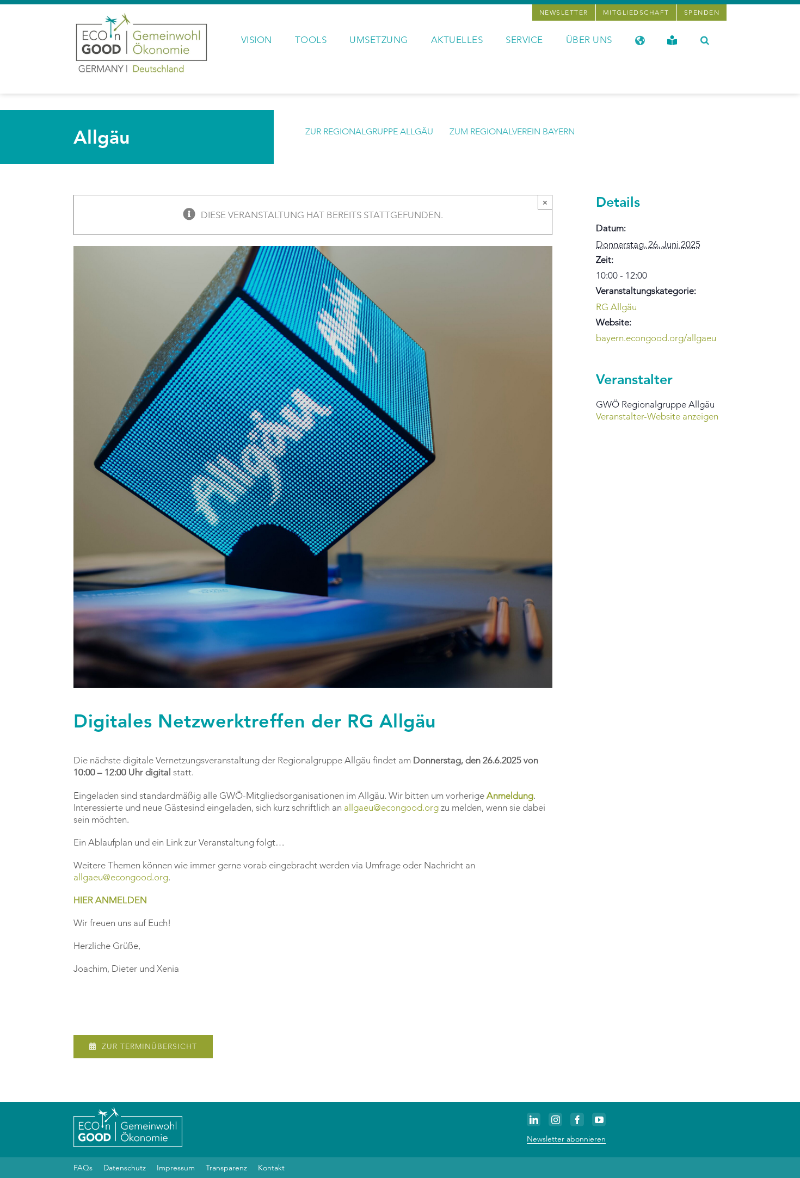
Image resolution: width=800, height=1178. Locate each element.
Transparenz (226, 1168)
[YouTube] (599, 1119)
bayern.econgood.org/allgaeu (656, 337)
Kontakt (271, 1168)
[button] (705, 39)
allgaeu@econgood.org (391, 807)
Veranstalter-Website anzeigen (657, 416)
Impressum (176, 1168)
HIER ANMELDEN (110, 900)
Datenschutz (124, 1168)
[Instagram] (555, 1119)
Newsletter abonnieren (566, 1139)
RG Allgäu (616, 306)
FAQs (83, 1168)
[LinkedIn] (533, 1119)
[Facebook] (577, 1119)
